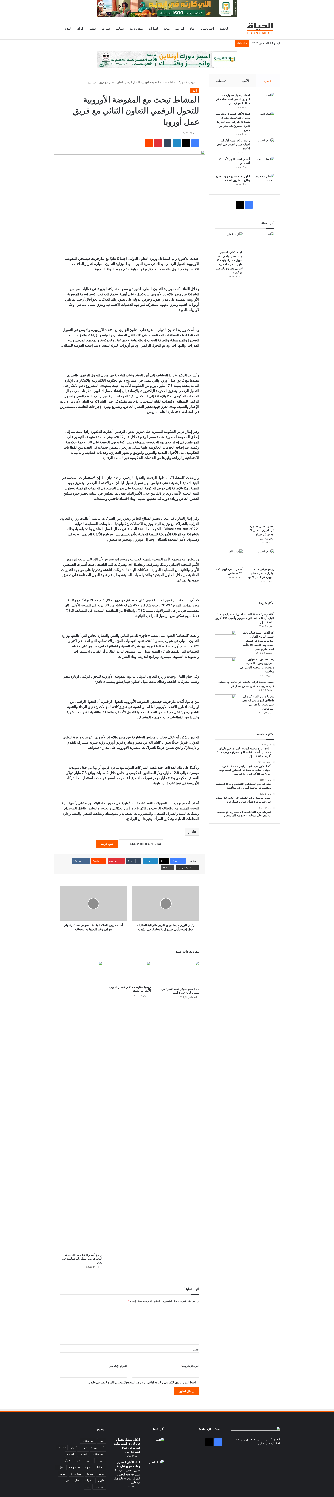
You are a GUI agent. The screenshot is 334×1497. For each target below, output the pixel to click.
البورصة (179, 28)
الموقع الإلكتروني (118, 1365)
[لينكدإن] (177, 143)
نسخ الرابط (107, 843)
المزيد (68, 28)
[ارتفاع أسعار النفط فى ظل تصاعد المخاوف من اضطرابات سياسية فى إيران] (81, 1106)
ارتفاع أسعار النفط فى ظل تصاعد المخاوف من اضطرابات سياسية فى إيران (82, 1258)
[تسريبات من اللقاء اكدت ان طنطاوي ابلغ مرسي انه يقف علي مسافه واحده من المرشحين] (225, 701)
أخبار (182, 82)
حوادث (60, 1467)
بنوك (192, 28)
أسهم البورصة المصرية (93, 1447)
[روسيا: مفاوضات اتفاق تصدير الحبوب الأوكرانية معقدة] (129, 972)
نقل (87, 1486)
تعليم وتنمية (74, 1467)
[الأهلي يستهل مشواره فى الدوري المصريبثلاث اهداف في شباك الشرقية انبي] (263, 100)
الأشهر (245, 81)
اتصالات (120, 28)
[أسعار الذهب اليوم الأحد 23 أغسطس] (263, 164)
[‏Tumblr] (167, 143)
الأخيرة (268, 81)
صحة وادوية (136, 28)
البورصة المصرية (83, 1460)
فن (67, 1480)
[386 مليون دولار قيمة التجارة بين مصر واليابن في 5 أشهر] (178, 973)
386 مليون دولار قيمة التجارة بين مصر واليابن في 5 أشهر (180, 990)
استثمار (92, 28)
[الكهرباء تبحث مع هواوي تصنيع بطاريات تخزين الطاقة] (263, 181)
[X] (186, 143)
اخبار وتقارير (98, 1454)
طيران (101, 1480)
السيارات (153, 28)
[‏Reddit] (149, 143)
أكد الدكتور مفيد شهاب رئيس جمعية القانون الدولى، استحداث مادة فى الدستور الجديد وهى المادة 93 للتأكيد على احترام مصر (258, 641)
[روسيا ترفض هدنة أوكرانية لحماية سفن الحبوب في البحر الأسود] (263, 145)
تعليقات (221, 81)
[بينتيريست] (158, 143)
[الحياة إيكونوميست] (260, 28)
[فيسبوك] (195, 143)
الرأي (80, 28)
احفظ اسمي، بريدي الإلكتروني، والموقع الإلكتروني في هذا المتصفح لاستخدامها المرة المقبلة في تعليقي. (142, 1382)
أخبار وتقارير (207, 28)
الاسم (195, 1349)
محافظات (99, 1486)
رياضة (101, 1473)
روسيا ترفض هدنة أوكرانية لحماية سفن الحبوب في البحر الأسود (233, 144)
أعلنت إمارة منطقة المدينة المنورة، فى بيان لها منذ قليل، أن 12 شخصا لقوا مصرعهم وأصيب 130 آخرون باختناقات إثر (244, 618)
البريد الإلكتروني (189, 1365)
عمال (77, 1480)
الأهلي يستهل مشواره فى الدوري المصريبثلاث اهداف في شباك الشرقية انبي (233, 99)
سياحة (90, 1473)
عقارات (106, 28)
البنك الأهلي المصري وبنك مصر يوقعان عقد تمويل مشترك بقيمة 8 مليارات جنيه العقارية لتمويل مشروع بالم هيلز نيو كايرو (232, 122)
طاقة (167, 28)
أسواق (74, 1447)
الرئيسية (224, 28)
